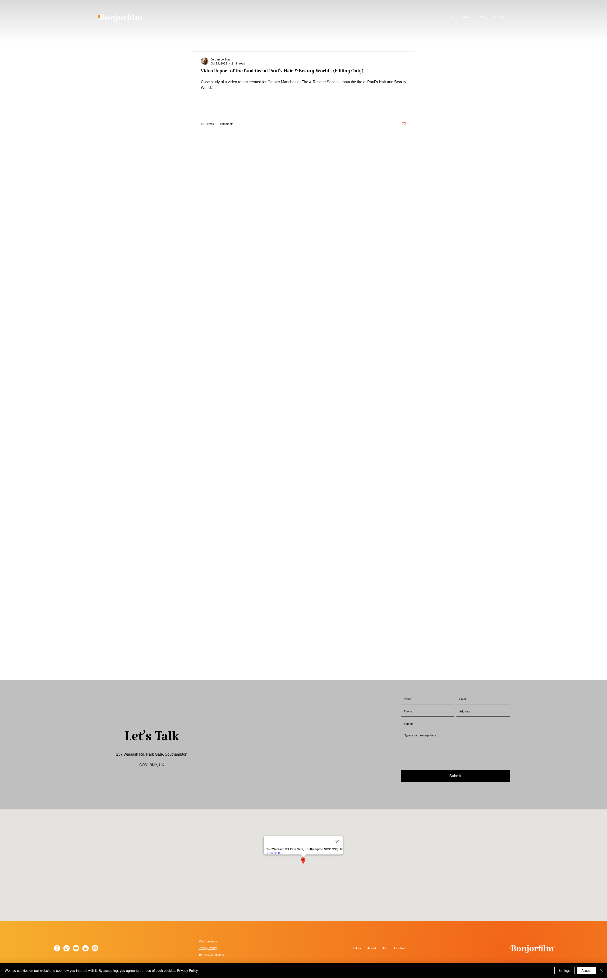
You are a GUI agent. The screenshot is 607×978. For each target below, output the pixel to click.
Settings (564, 970)
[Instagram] (95, 948)
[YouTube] (76, 948)
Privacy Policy (187, 970)
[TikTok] (66, 948)
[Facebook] (57, 948)
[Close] (601, 970)
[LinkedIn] (85, 948)
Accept (586, 970)
